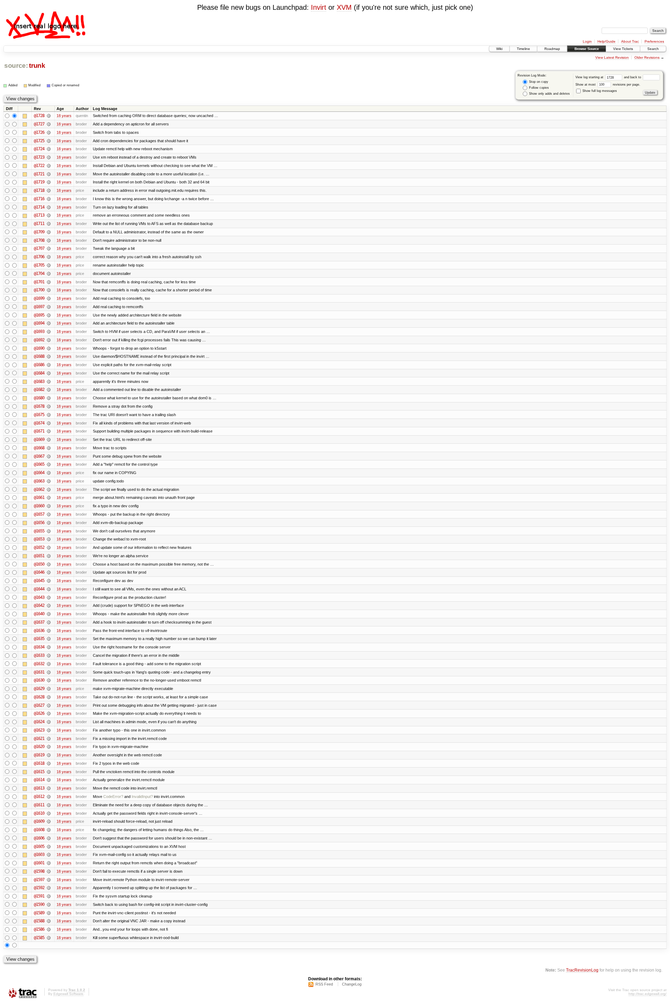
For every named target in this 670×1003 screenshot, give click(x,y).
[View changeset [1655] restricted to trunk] (49, 531)
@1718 (39, 190)
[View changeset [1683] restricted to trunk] (49, 381)
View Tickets (623, 49)
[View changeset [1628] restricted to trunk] (49, 697)
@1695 (39, 315)
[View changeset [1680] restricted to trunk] (49, 397)
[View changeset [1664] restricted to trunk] (49, 472)
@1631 (39, 672)
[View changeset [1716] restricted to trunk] (49, 198)
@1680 (39, 397)
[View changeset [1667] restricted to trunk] (49, 456)
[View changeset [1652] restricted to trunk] (49, 547)
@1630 (39, 680)
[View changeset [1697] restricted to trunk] (49, 306)
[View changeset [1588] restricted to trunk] (49, 920)
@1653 (39, 539)
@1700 (39, 290)
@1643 (39, 597)
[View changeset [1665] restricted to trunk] (49, 464)
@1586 (39, 929)
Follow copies (538, 87)
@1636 (39, 630)
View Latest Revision (612, 57)
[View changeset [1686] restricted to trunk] (49, 364)
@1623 (39, 730)
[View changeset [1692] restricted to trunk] (49, 339)
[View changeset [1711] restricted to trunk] (49, 223)
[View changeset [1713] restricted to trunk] (49, 215)
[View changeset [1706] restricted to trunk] (49, 256)
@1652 (39, 547)
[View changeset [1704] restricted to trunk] (49, 273)
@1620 (39, 746)
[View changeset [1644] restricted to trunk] (49, 589)
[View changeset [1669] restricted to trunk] (49, 439)
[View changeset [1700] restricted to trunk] (49, 290)
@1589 (39, 912)
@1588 (39, 920)
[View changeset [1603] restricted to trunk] (49, 854)
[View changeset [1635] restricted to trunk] (49, 638)
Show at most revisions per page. (607, 84)
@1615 (39, 771)
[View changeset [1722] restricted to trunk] (49, 165)
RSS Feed (324, 984)
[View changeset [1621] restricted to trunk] (49, 738)
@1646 (39, 572)
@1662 (39, 489)
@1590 (39, 904)
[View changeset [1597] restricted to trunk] (49, 879)
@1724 (39, 148)
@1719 (39, 182)
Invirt (318, 7)
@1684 (39, 373)
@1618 (39, 763)
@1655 (39, 531)
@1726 (39, 132)
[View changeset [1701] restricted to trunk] (49, 281)
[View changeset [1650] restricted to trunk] (49, 564)
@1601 (39, 862)
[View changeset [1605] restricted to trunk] (49, 846)
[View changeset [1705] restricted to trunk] (49, 265)
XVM (344, 7)
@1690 (39, 348)
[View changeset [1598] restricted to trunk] (49, 871)
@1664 (39, 472)
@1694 (39, 323)
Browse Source (586, 49)
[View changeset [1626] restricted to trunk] (49, 713)
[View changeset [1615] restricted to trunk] (49, 771)
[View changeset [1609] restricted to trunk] (49, 821)
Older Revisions (647, 57)
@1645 (39, 580)
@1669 (39, 439)
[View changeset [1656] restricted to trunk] (49, 522)
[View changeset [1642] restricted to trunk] (49, 605)
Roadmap (552, 49)
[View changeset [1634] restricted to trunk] (49, 647)
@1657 (39, 514)
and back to (633, 77)
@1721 (39, 174)
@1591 (39, 896)
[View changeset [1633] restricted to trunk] (49, 655)
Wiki (499, 49)
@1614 (39, 779)
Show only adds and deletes (549, 93)
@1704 (39, 273)
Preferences (654, 41)
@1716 (39, 198)
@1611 (39, 804)
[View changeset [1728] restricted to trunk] (49, 115)
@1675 (39, 414)
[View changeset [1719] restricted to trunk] (49, 182)
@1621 (39, 738)
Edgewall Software (68, 994)
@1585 (39, 937)
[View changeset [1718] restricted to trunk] (49, 190)
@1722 (39, 165)
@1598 (39, 871)
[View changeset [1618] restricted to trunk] (49, 763)
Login (587, 41)
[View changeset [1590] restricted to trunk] (49, 904)
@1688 (39, 356)
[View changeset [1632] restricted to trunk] (49, 663)
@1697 (39, 306)
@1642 (39, 605)
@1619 (39, 755)
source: (16, 65)
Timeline (523, 49)
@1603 (39, 854)
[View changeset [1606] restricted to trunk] (49, 838)
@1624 (39, 721)
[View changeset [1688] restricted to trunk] (49, 356)
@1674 (39, 423)
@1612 (39, 796)
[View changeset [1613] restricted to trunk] (49, 788)
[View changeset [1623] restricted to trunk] (49, 730)
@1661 (39, 497)
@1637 (39, 622)
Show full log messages (599, 91)
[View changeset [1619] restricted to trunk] (49, 755)
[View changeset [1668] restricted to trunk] (49, 447)
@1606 (39, 838)
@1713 (39, 215)
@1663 (39, 481)
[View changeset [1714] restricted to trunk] (49, 207)
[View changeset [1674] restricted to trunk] (49, 423)
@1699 (39, 298)
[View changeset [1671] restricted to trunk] (49, 431)
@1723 (39, 157)
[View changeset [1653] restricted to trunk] (49, 539)
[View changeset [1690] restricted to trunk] (49, 348)
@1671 (39, 431)
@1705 (39, 265)
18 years (64, 116)
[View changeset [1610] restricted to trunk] (49, 813)
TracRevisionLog (582, 970)
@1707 (39, 248)
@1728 (39, 115)
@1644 (39, 589)
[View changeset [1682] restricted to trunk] (49, 389)
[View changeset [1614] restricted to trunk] (49, 779)
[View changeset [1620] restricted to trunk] (49, 746)
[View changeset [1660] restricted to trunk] (49, 505)
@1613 (39, 788)
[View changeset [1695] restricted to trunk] (49, 315)
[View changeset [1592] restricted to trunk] (49, 887)
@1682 (39, 389)
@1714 (39, 207)
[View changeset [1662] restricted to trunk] (49, 489)
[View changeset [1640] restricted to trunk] (49, 613)
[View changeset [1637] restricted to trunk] (49, 622)
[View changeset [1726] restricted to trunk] (49, 132)
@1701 (39, 281)
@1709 (39, 232)
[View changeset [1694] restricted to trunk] (49, 323)
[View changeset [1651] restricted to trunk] (49, 555)
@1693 (39, 331)
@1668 (39, 447)
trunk (37, 65)
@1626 (39, 713)
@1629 (39, 688)
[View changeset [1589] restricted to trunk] (49, 912)
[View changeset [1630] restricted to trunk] (49, 680)
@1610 (39, 813)
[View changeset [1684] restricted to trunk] (49, 373)
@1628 (39, 697)
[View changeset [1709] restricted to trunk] (49, 232)
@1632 (39, 663)
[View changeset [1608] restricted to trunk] (49, 829)
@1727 (39, 124)
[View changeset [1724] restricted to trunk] (49, 148)
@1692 (39, 339)
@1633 (39, 655)
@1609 (39, 821)
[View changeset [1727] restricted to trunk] (49, 124)
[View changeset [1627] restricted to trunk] (49, 705)
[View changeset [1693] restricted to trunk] (49, 331)
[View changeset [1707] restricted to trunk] (49, 248)
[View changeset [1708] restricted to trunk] (49, 240)
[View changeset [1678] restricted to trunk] (49, 406)
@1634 (39, 647)
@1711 (39, 223)
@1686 (39, 364)
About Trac (630, 41)
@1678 (39, 406)
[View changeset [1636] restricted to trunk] (49, 630)
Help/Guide (606, 41)
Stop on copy (538, 81)
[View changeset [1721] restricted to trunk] (49, 174)
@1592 (39, 887)
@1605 (39, 846)
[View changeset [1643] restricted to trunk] (49, 597)
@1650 (39, 564)
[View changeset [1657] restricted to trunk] (49, 514)
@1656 (39, 522)
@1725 (39, 140)
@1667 (39, 456)
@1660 (39, 505)
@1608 (39, 829)
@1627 (39, 705)
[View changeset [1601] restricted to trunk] (49, 862)
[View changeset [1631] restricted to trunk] (49, 672)
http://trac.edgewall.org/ (647, 994)
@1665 (39, 464)
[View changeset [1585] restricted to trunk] (49, 937)
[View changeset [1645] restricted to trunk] (49, 580)
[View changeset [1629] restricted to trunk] (49, 688)
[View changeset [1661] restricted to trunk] (49, 497)
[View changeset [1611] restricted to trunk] (49, 804)
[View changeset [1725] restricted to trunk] (49, 140)
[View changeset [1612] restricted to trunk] (49, 796)
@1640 (39, 613)
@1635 (39, 638)
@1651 (39, 555)
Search (653, 49)
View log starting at (589, 77)
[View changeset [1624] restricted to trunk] (49, 721)
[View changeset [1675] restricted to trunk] (49, 414)
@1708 (39, 240)
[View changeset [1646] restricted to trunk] (49, 572)
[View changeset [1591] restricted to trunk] (49, 896)
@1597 (39, 879)
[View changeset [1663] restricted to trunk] (49, 481)
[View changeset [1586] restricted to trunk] (49, 929)
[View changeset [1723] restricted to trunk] (49, 157)
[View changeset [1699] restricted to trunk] (49, 298)
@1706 (39, 256)
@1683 (39, 381)
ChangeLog (352, 984)
